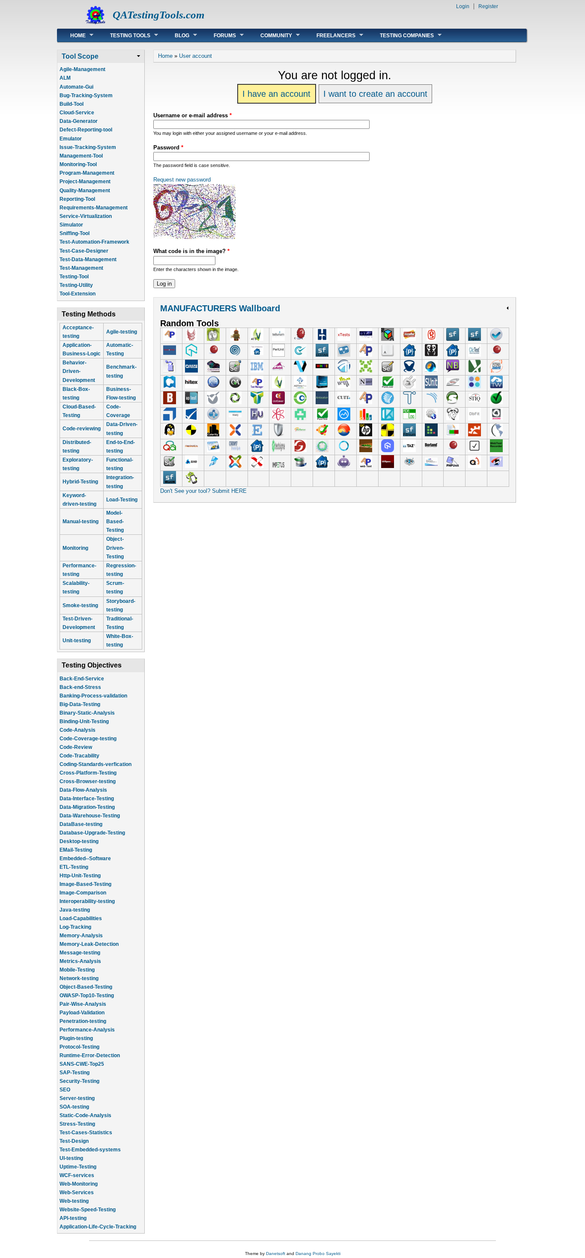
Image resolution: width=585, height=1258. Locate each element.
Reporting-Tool (77, 199)
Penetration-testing (83, 1021)
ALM (65, 78)
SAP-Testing (75, 1073)
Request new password (182, 179)
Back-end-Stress (80, 687)
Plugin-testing (76, 1038)
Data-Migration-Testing (87, 807)
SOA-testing (74, 1107)
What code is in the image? (191, 251)
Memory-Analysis (81, 936)
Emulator (71, 139)
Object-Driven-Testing (115, 547)
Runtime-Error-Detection (90, 1055)
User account (195, 56)
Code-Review (76, 747)
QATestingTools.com (158, 15)
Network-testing (79, 978)
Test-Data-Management (88, 259)
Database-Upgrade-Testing (92, 833)
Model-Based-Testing (115, 521)
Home (71, 35)
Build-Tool (72, 104)
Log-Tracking (75, 927)
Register (488, 6)
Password (168, 147)
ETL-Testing (74, 867)
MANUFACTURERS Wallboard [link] (220, 308)
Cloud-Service (77, 113)
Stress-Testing (77, 1124)
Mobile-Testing (77, 970)
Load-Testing (121, 500)
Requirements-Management (94, 208)
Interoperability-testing (87, 901)
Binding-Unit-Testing (84, 721)
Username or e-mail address (192, 115)
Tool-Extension (78, 294)
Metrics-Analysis (80, 961)
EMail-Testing (76, 850)
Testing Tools (123, 35)
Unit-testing (77, 641)
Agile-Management (82, 69)
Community (270, 35)
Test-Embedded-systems (90, 1150)
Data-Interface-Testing (87, 799)
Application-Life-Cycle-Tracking (98, 1227)
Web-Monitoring (79, 1184)
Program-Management (87, 173)
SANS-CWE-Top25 (82, 1064)
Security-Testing (79, 1081)
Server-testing (77, 1098)
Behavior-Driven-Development (79, 371)
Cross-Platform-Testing (88, 773)
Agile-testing (121, 332)
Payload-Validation (82, 1013)
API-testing (73, 1218)
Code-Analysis (78, 730)
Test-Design (74, 1141)
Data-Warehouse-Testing (90, 816)
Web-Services (77, 1192)
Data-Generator (79, 121)
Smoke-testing (80, 605)
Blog (175, 35)
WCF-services (77, 1175)
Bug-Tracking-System (86, 95)
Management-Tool (81, 156)
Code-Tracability (79, 756)
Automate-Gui (76, 87)
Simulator (71, 225)
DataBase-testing (81, 824)
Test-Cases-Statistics (86, 1133)
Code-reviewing (82, 429)
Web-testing (74, 1201)
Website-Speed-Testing (88, 1210)
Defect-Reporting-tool (86, 130)
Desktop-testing (79, 841)
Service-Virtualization (86, 216)
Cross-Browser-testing (88, 781)
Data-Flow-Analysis (83, 790)
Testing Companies (400, 35)
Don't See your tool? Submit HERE (203, 491)
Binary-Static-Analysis (87, 713)
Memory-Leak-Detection (89, 944)
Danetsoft (275, 1253)
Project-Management (85, 182)
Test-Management (81, 268)
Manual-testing (80, 522)
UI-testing (71, 1158)
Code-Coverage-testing (88, 739)
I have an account (276, 93)
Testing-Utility (76, 285)
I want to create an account (375, 93)
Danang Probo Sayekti (317, 1253)
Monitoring (75, 548)
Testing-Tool (74, 277)
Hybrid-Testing (80, 482)
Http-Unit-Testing (80, 876)
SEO (65, 1090)
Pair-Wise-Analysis (83, 1004)
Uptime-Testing (78, 1167)
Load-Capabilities (81, 918)
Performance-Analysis (87, 1030)
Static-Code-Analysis (85, 1115)
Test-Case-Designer (84, 251)
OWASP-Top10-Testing (87, 996)
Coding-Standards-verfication (95, 764)
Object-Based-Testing (86, 987)
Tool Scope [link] (80, 56)
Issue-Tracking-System (88, 147)
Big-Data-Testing (80, 704)
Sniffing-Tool (75, 233)
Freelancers (329, 35)
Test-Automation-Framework (94, 242)
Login (462, 6)
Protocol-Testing (79, 1047)
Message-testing (80, 953)
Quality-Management (85, 191)
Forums (218, 35)
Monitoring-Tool (78, 164)
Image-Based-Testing (85, 884)
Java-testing (75, 910)
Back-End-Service (82, 679)
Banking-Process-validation (93, 696)
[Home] (95, 24)
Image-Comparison (83, 893)
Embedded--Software (85, 859)
